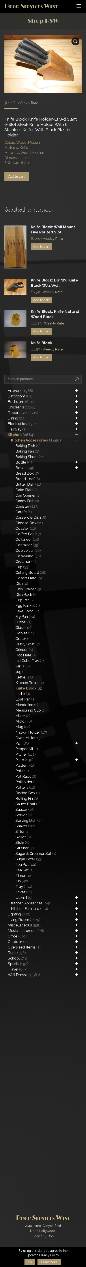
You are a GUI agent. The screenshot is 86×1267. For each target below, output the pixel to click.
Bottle (24, 462)
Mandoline (26, 704)
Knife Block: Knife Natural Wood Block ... (55, 314)
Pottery (25, 787)
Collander (27, 539)
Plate (24, 760)
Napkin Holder (31, 732)
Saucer (24, 809)
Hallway (18, 429)
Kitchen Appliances (30, 903)
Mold (23, 721)
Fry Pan (25, 616)
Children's (21, 407)
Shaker (26, 826)
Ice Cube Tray (29, 660)
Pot (22, 771)
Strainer (24, 848)
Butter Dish (28, 484)
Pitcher (25, 754)
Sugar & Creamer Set (35, 853)
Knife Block (41, 343)
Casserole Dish (30, 517)
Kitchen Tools (29, 682)
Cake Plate (28, 490)
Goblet (24, 633)
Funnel (23, 622)
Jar (22, 666)
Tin (21, 881)
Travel (17, 969)
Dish (21, 583)
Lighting (19, 914)
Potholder (26, 782)
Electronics (22, 423)
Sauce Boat (27, 804)
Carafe (24, 512)
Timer (23, 875)
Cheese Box (29, 523)
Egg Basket (27, 605)
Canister (26, 506)
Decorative (23, 412)
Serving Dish (28, 820)
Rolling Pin (26, 798)
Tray (23, 886)
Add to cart (16, 176)
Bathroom (20, 396)
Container (27, 545)
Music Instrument (26, 930)
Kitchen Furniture (29, 908)
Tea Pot (25, 864)
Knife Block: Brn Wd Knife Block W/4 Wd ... (54, 283)
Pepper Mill (28, 749)
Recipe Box (29, 793)
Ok (30, 1262)
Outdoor (20, 941)
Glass (23, 627)
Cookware (28, 556)
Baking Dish (27, 445)
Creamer (26, 561)
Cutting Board (30, 572)
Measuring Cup (30, 710)
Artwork (20, 390)
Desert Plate (28, 578)
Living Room (24, 919)
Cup (22, 567)
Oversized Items (25, 947)
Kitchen (21, 434)
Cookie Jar (28, 550)
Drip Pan (25, 600)
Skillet (23, 837)
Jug (20, 671)
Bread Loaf (27, 479)
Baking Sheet (29, 457)
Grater (23, 638)
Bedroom (21, 401)
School (17, 958)
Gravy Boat (27, 644)
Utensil (23, 897)
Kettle (24, 677)
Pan (22, 743)
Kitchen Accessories (36, 440)
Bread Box (27, 473)
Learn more (49, 1262)
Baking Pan (27, 451)
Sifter (22, 831)
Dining (18, 418)
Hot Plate (26, 655)
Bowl (24, 468)
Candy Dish (28, 501)
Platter (24, 765)
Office (17, 936)
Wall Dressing (24, 975)
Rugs (17, 952)
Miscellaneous (24, 925)
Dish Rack (26, 594)
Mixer (22, 716)
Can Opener (28, 495)
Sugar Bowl (28, 859)
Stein (22, 842)
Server (23, 815)
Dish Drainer (28, 589)
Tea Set (24, 870)
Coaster (25, 528)
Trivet (23, 892)
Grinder (24, 649)
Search (77, 379)
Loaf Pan (25, 699)
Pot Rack (25, 776)
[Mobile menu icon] (79, 6)
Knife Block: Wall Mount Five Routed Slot (53, 229)
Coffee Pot (28, 534)
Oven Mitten (28, 738)
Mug (22, 727)
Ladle (22, 693)
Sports (18, 963)
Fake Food (28, 611)
